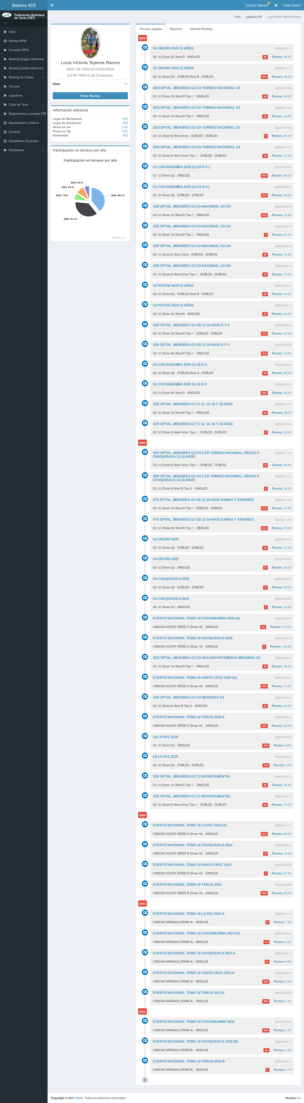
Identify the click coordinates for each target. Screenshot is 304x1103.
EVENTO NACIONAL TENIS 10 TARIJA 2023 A (189, 992)
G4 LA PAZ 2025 (165, 737)
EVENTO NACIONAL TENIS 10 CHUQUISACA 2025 (192, 638)
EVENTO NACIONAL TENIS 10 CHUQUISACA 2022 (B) (195, 1041)
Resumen (176, 29)
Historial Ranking (201, 29)
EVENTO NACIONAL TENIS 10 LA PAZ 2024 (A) (190, 825)
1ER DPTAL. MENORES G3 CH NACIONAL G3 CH (192, 206)
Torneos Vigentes (257, 4)
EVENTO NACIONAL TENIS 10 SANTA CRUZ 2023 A (194, 973)
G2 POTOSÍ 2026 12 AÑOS (173, 285)
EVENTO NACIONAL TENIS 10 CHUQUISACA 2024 (192, 845)
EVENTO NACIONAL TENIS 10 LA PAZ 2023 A (189, 913)
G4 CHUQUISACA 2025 (171, 579)
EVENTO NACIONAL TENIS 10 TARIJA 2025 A (189, 717)
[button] (52, 5)
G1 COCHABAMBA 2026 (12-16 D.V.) (181, 167)
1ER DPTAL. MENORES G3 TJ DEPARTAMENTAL (192, 776)
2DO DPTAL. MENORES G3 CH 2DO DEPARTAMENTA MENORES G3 (206, 658)
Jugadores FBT (253, 16)
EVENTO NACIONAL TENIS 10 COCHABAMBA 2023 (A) (196, 933)
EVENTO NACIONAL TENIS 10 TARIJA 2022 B (189, 1061)
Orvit (79, 1098)
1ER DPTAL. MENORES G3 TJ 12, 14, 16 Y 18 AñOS (193, 404)
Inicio (238, 16)
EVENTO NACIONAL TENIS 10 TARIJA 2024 (187, 884)
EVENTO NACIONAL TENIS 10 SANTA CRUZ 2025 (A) (195, 677)
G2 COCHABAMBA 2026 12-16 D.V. (180, 364)
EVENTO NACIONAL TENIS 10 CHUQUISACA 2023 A (194, 953)
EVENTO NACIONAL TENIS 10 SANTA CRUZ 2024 (192, 864)
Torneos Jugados (150, 29)
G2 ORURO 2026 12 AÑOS (173, 48)
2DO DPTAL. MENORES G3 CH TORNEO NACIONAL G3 (196, 88)
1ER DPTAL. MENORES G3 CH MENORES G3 (188, 697)
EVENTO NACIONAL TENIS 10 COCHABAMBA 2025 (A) (196, 618)
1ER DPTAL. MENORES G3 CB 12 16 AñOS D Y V (191, 325)
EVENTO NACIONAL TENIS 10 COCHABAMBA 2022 (194, 1021)
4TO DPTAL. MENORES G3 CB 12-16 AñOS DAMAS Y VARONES (203, 500)
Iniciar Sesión (292, 5)
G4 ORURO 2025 (166, 539)
